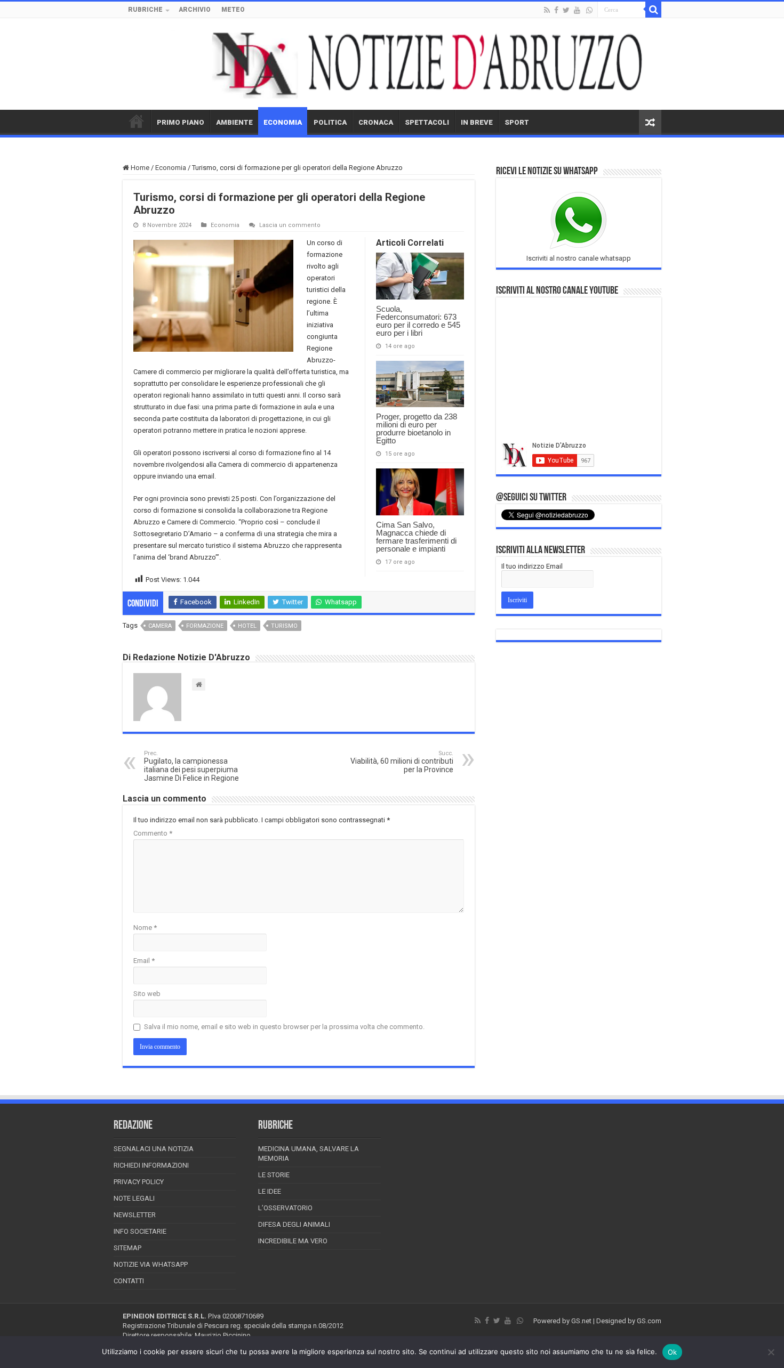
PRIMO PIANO (180, 122)
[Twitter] (566, 10)
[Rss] (547, 10)
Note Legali (134, 1198)
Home (139, 168)
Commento (152, 833)
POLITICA (330, 122)
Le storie (274, 1175)
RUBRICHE (145, 9)
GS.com (649, 1321)
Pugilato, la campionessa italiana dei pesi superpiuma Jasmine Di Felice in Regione (191, 766)
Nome (145, 928)
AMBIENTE (234, 122)
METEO (233, 9)
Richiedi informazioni (151, 1165)
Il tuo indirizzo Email (532, 566)
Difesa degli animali (294, 1224)
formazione (204, 625)
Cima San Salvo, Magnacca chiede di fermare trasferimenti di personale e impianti (416, 536)
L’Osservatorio (285, 1208)
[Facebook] (556, 10)
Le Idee (269, 1191)
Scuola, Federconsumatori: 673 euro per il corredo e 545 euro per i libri (418, 320)
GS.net (581, 1321)
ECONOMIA (282, 122)
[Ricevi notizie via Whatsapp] (589, 10)
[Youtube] (577, 10)
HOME (136, 121)
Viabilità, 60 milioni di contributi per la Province (401, 762)
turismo (284, 625)
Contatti (129, 1281)
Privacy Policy (139, 1182)
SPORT (517, 122)
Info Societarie (140, 1231)
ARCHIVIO (195, 9)
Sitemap (127, 1248)
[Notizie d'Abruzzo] (392, 64)
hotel (247, 625)
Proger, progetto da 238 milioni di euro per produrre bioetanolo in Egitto (416, 428)
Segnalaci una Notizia (154, 1149)
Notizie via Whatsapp (151, 1264)
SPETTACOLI (427, 122)
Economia (170, 168)
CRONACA (375, 122)
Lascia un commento (290, 225)
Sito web (147, 994)
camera (160, 625)
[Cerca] (653, 10)
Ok (672, 1352)
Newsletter (135, 1215)
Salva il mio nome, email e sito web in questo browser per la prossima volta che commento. (284, 1027)
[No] (770, 1352)
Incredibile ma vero (292, 1241)
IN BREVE (477, 122)
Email (144, 961)
